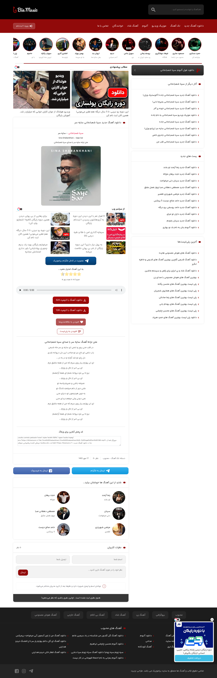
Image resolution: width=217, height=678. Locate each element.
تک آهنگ (175, 26)
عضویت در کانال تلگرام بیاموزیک (68, 261)
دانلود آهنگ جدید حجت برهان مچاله (180, 174)
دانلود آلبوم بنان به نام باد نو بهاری (180, 227)
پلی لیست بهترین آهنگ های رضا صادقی (178, 297)
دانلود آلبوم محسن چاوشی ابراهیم (106, 644)
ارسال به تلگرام (98, 471)
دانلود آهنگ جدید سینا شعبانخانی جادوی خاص (174, 135)
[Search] (153, 10)
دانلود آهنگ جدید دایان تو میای (182, 214)
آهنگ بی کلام (97, 615)
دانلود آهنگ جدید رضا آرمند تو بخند (180, 167)
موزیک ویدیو (159, 26)
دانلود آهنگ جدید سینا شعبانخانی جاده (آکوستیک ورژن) (170, 95)
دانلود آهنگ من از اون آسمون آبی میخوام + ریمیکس (41, 636)
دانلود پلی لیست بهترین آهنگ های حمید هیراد (174, 317)
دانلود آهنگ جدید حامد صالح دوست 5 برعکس (175, 201)
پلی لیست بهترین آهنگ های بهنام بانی (178, 304)
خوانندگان (117, 26)
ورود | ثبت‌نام (22, 26)
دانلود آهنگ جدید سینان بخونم (182, 221)
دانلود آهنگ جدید (194, 26)
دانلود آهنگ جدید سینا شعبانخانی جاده (178, 122)
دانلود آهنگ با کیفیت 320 (69, 300)
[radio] (79, 274)
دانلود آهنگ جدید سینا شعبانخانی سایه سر (98, 123)
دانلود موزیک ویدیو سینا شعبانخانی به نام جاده (174, 115)
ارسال (23, 572)
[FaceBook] (17, 671)
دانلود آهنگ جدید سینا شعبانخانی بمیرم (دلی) (174, 102)
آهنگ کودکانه (145, 647)
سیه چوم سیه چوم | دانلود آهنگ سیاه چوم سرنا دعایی (97, 652)
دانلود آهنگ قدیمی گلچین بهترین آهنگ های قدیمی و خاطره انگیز (168, 262)
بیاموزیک (25, 10)
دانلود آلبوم (146, 636)
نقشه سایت (171, 641)
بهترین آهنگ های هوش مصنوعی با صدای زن (175, 277)
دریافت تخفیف (194, 658)
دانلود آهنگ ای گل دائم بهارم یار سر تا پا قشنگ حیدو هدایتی (40, 644)
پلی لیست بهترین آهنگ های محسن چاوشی (176, 311)
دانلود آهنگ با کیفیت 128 (69, 310)
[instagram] (24, 671)
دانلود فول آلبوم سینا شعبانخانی (177, 70)
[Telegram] (31, 671)
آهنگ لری (172, 647)
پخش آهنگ (171, 636)
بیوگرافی (160, 615)
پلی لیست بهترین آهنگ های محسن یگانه (177, 284)
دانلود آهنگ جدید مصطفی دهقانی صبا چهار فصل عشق (170, 187)
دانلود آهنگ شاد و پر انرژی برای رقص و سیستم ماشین (171, 271)
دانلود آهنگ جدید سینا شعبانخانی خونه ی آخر (175, 108)
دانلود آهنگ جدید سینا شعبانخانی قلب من (176, 142)
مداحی (149, 641)
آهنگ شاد (132, 26)
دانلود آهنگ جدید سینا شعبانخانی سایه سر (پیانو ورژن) (170, 128)
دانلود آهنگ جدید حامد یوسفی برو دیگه (177, 207)
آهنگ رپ (140, 615)
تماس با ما (102, 26)
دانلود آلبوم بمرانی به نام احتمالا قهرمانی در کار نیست (98, 658)
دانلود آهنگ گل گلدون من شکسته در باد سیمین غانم (97, 636)
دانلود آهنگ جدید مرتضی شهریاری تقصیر (177, 194)
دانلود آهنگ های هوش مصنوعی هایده (178, 253)
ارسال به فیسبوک (39, 471)
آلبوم (145, 26)
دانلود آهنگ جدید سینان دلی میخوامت (178, 181)
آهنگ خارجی (73, 615)
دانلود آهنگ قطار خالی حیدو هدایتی (49, 652)
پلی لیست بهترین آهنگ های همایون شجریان (175, 291)
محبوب (106, 458)
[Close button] (212, 619)
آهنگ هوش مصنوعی (46, 615)
